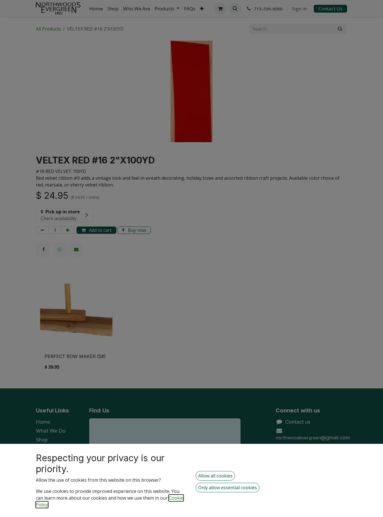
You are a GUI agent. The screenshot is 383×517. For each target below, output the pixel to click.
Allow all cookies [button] (215, 476)
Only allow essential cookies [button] (227, 487)
